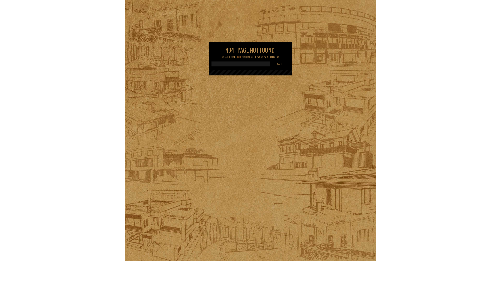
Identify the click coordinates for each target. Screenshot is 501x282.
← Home (238, 57)
